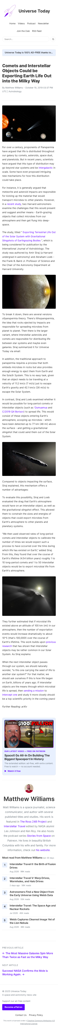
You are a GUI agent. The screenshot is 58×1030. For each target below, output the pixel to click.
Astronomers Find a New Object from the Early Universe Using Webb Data (32, 893)
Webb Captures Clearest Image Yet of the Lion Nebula (32, 921)
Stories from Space (39, 835)
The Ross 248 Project (33, 821)
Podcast (31, 23)
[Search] (53, 39)
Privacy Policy (36, 1015)
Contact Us (21, 1015)
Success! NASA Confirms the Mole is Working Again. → (25, 972)
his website (43, 850)
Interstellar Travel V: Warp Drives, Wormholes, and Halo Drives (30, 879)
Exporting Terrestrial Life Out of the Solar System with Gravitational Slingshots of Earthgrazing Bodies (29, 236)
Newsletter (43, 23)
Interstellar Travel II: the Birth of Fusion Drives (33, 866)
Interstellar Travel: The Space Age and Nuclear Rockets (33, 907)
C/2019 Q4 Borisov (13, 411)
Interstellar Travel (14, 826)
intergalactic (46, 167)
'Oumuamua (40, 407)
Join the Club (23, 31)
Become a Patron (13, 1007)
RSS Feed (36, 31)
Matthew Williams (14, 87)
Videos (21, 23)
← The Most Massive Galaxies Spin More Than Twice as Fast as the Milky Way (27, 955)
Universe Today (34, 11)
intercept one (9, 694)
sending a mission (34, 690)
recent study (14, 203)
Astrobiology (15, 91)
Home (12, 23)
